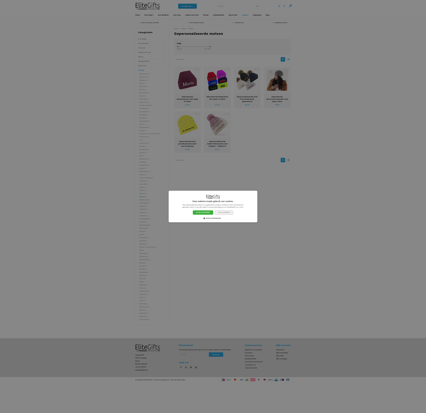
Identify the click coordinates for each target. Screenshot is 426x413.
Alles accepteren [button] (203, 212)
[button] (213, 218)
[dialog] (213, 206)
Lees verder (240, 207)
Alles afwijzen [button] (224, 212)
